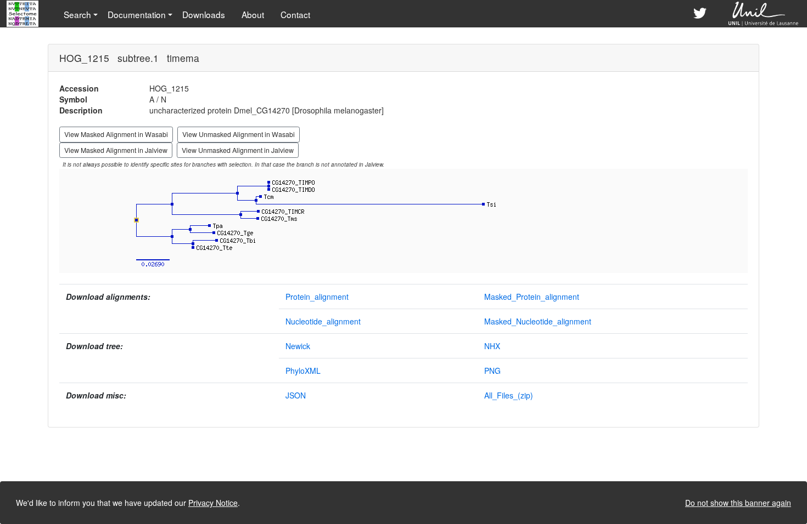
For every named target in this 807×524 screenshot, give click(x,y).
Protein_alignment (317, 296)
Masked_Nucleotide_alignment (537, 321)
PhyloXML (303, 370)
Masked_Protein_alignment (531, 296)
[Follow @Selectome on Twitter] (700, 13)
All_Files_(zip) (508, 395)
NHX (492, 345)
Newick (297, 345)
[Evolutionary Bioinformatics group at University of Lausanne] (764, 13)
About (253, 14)
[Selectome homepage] (23, 13)
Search (77, 14)
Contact (295, 14)
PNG (492, 370)
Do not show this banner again (738, 502)
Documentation (137, 14)
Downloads (203, 14)
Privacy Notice (213, 502)
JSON (295, 395)
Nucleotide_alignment (323, 321)
